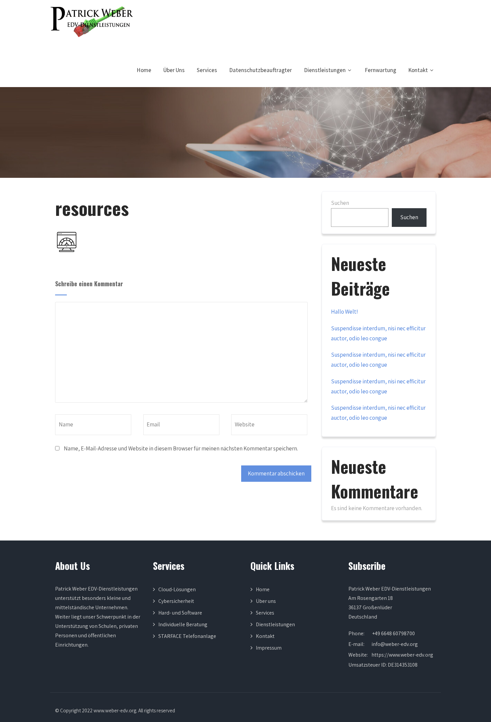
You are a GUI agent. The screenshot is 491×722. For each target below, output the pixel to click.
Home (144, 70)
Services (207, 70)
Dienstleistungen (325, 70)
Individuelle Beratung (182, 624)
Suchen (340, 203)
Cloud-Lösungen (177, 589)
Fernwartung (380, 70)
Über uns (266, 601)
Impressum (269, 647)
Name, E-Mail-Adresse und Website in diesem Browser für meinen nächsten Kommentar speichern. (181, 448)
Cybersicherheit (176, 601)
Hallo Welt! (344, 311)
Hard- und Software (180, 612)
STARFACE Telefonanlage (187, 636)
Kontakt (418, 70)
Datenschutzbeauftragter (260, 70)
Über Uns (174, 70)
